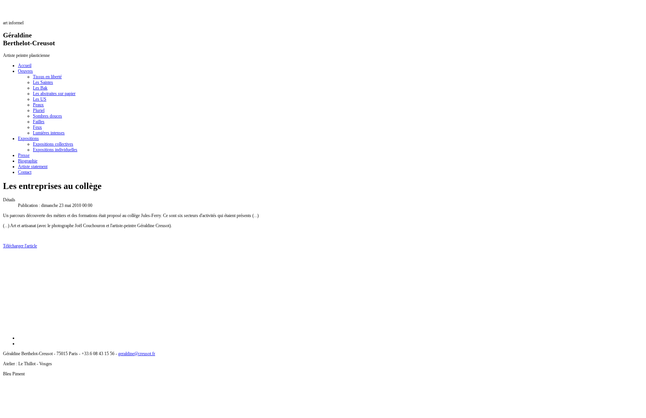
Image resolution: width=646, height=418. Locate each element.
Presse (24, 155)
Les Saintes (43, 82)
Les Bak (40, 88)
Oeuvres (25, 71)
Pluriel (38, 110)
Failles (38, 121)
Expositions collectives (53, 144)
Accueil (24, 65)
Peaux (38, 104)
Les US (39, 99)
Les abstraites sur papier (54, 93)
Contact (24, 172)
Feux (37, 127)
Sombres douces (47, 116)
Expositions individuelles (55, 149)
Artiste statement (32, 166)
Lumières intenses (49, 132)
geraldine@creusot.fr (136, 353)
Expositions (28, 138)
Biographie (27, 161)
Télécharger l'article (20, 245)
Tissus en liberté (47, 76)
